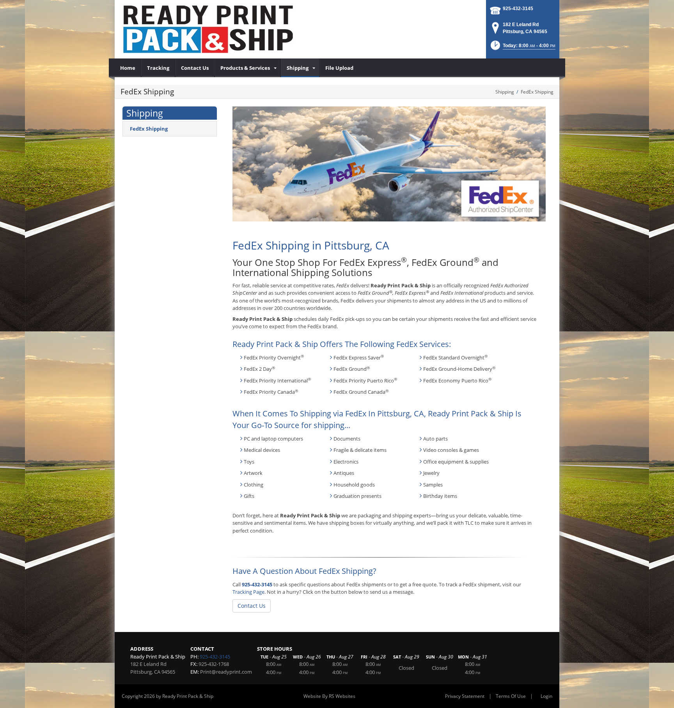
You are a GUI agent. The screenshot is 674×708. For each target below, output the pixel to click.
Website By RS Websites (329, 696)
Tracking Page (248, 591)
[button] (522, 47)
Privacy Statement (464, 696)
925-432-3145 (518, 8)
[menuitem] (128, 67)
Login (546, 696)
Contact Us (252, 605)
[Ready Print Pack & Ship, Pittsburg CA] (208, 29)
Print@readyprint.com (226, 671)
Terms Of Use (511, 696)
